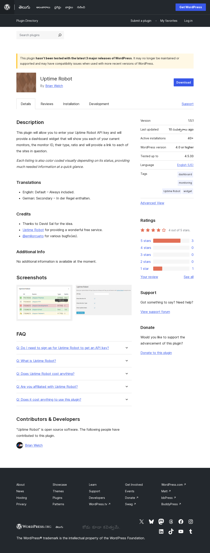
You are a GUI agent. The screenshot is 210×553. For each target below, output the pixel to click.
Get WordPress (190, 7)
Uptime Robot (33, 230)
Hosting (21, 497)
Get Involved (134, 484)
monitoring (185, 182)
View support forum (155, 312)
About (20, 484)
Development (99, 104)
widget (188, 191)
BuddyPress (171, 504)
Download (183, 82)
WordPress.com (173, 484)
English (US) (185, 165)
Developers (97, 497)
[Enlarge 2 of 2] (126, 290)
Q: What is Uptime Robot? (36, 361)
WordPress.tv (100, 504)
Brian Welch (54, 86)
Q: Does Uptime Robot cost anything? (45, 374)
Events (129, 491)
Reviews (47, 104)
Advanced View (152, 203)
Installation (71, 104)
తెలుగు (59, 527)
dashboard (185, 174)
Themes (58, 491)
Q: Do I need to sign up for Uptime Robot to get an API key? (62, 348)
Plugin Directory (27, 20)
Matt (166, 491)
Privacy (21, 504)
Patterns (58, 504)
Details (26, 104)
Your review (149, 277)
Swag (130, 504)
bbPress (168, 497)
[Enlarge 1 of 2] (67, 290)
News (20, 491)
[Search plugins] (60, 35)
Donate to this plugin (156, 353)
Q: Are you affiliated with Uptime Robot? (47, 387)
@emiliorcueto (33, 236)
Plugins (57, 497)
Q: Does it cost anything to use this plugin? (48, 400)
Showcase (60, 484)
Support (188, 104)
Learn (93, 484)
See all (189, 277)
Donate (132, 497)
